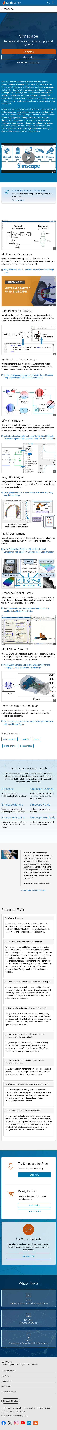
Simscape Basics (28, 1322)
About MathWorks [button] (8, 1392)
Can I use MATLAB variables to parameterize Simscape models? (26, 1061)
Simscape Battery (12, 804)
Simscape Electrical (42, 788)
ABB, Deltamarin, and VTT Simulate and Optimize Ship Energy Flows (29, 271)
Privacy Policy (29, 1408)
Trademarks (17, 1408)
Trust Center (6, 1408)
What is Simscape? (15, 918)
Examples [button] (25, 739)
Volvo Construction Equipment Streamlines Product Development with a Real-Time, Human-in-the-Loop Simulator (29, 550)
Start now (34, 1175)
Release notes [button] (26, 746)
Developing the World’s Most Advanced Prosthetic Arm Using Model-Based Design (28, 493)
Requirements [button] (10, 746)
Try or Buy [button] (5, 1376)
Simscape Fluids (40, 804)
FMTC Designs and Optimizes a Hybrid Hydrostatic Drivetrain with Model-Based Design (28, 722)
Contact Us (21, 1412)
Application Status (8, 1412)
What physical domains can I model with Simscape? (29, 982)
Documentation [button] (9, 739)
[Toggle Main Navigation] (53, 3)
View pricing (34, 1205)
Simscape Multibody (42, 817)
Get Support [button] (5, 1386)
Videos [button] (36, 739)
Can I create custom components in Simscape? (27, 1008)
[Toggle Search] (48, 3)
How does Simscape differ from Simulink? (25, 941)
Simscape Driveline (13, 817)
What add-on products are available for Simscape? (28, 1084)
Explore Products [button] (7, 1371)
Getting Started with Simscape (28, 1303)
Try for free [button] (28, 52)
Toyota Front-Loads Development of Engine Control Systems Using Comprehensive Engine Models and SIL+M (28, 376)
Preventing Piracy (43, 1408)
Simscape (7, 788)
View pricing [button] (28, 57)
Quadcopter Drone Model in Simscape (28, 1343)
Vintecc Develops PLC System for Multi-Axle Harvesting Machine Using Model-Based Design (26, 609)
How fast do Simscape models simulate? (24, 1110)
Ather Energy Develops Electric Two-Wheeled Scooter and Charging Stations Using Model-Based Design (27, 666)
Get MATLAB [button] (28, 1256)
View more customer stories (34, 890)
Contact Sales (35, 62)
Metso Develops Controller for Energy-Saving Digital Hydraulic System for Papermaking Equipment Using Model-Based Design (29, 437)
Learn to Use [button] (6, 1381)
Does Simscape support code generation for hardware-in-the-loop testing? (26, 1035)
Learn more (19, 200)
